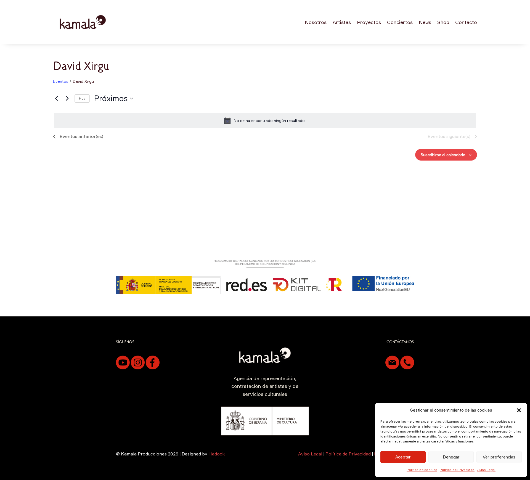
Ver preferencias (499, 457)
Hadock (216, 454)
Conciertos (400, 22)
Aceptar (403, 457)
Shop (443, 22)
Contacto (466, 22)
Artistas (342, 22)
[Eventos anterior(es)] (56, 98)
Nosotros (316, 22)
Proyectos (369, 22)
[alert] (265, 120)
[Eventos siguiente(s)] (67, 98)
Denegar (451, 457)
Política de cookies (422, 470)
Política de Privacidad (457, 470)
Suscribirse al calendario (443, 154)
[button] (519, 410)
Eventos (60, 81)
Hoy (82, 98)
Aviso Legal (486, 470)
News (425, 22)
